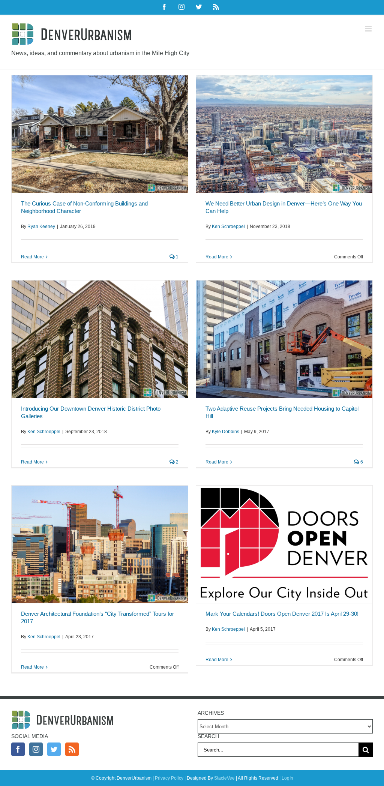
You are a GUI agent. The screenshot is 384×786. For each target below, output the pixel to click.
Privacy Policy (169, 778)
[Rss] (72, 749)
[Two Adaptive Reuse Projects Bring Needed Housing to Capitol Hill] (284, 339)
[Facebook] (18, 749)
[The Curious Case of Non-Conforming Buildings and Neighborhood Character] (100, 134)
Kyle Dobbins (225, 431)
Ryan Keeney (41, 226)
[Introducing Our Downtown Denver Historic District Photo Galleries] (100, 339)
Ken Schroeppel (228, 226)
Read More (32, 257)
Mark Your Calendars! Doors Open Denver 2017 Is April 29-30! (282, 613)
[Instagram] (36, 749)
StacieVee (224, 778)
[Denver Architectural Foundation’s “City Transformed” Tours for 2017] (100, 544)
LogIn (287, 778)
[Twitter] (54, 749)
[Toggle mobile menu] (369, 29)
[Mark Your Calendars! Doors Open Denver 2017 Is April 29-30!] (284, 544)
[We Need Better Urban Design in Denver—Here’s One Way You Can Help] (284, 134)
